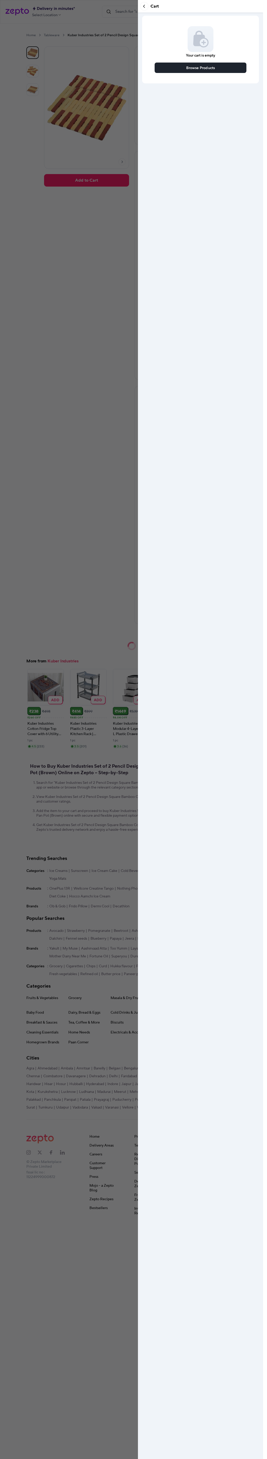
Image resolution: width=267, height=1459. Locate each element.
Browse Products (200, 67)
